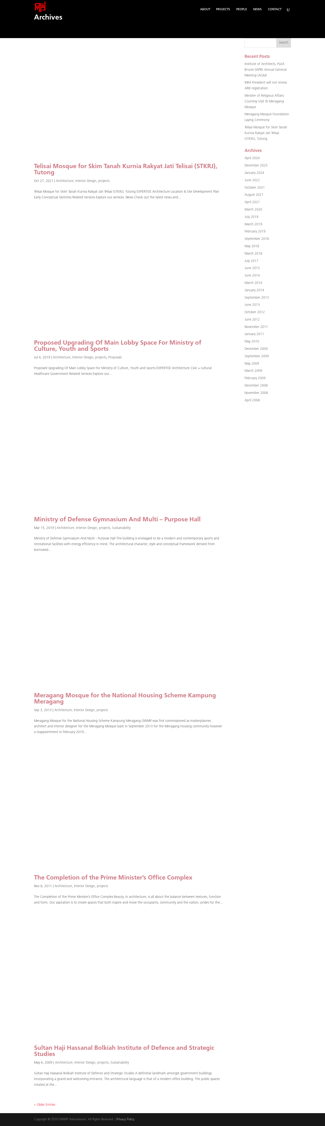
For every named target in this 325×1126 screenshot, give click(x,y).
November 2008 (256, 393)
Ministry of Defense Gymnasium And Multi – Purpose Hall (117, 520)
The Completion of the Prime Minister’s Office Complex (113, 878)
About (205, 9)
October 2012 (255, 312)
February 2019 (255, 231)
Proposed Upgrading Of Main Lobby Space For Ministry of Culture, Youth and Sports (117, 346)
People (241, 9)
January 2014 (254, 290)
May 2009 (252, 364)
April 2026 (252, 158)
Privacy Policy (125, 1119)
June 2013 (252, 305)
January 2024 (254, 173)
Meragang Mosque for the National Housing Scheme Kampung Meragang (125, 699)
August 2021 (254, 195)
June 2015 (252, 268)
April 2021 (252, 202)
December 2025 (256, 165)
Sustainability (121, 528)
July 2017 (251, 261)
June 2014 (252, 275)
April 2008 (252, 400)
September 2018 (257, 239)
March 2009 (253, 371)
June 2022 (252, 180)
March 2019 (253, 224)
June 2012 (252, 320)
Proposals (115, 357)
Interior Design (85, 181)
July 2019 (251, 217)
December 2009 (256, 349)
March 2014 (253, 283)
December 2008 (256, 385)
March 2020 (253, 209)
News (257, 9)
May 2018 (252, 246)
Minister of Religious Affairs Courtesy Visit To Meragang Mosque (264, 101)
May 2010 (252, 341)
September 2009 (257, 356)
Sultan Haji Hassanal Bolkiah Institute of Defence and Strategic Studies (124, 1051)
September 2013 (257, 298)
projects (103, 181)
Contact (274, 9)
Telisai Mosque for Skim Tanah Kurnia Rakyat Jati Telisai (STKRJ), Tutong (125, 169)
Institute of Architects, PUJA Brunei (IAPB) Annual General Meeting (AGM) (265, 69)
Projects (223, 9)
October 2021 (255, 188)
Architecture (65, 181)
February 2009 (255, 378)
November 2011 (256, 327)
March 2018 (253, 254)
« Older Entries (44, 1105)
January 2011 (254, 334)
